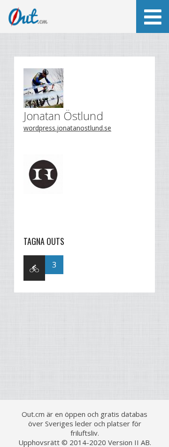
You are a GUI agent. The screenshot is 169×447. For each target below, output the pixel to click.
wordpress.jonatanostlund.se (67, 127)
